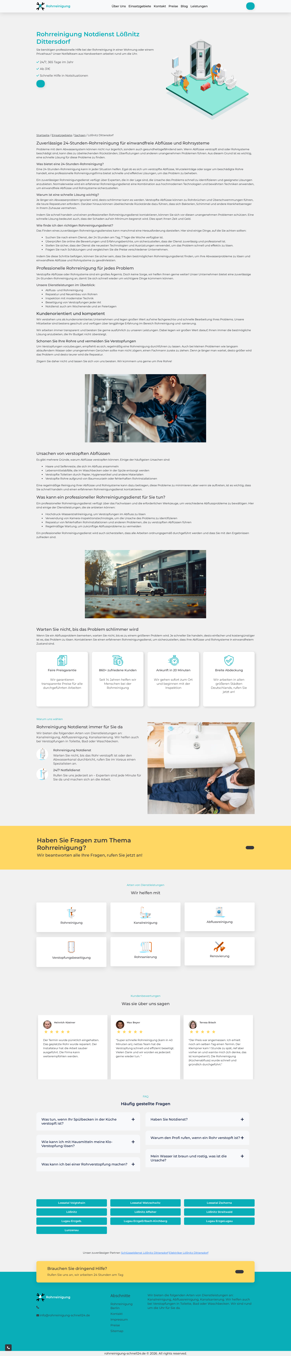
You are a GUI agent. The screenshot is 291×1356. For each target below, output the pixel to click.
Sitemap (116, 1331)
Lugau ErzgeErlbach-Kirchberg (145, 1221)
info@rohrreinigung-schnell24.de (65, 1315)
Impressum (119, 1319)
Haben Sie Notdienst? (169, 1119)
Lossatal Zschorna (219, 1202)
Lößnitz (71, 1212)
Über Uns (119, 6)
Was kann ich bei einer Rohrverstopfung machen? (84, 1164)
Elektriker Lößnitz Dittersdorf (188, 1252)
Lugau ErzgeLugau (219, 1221)
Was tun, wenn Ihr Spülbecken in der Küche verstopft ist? (79, 1121)
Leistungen (199, 6)
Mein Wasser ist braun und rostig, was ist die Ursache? (189, 1158)
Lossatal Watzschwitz (145, 1202)
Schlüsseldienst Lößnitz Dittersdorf (144, 1252)
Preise (173, 6)
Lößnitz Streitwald (219, 1212)
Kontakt (160, 6)
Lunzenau (72, 1230)
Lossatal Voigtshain (71, 1202)
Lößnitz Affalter (145, 1212)
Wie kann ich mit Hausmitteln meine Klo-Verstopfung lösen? (76, 1144)
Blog (184, 6)
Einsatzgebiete (139, 6)
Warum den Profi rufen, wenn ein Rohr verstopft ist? (195, 1138)
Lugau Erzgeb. (71, 1221)
